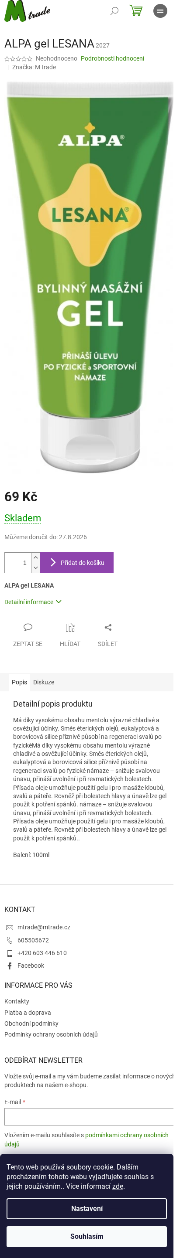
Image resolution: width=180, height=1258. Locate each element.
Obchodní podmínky (31, 1023)
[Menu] (160, 11)
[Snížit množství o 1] (35, 568)
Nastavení (87, 1208)
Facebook (30, 965)
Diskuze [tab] (43, 682)
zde (117, 1186)
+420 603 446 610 (42, 952)
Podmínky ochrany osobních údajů (51, 1034)
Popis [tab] (19, 682)
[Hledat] (114, 11)
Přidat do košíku (82, 562)
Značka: (34, 67)
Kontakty (16, 1001)
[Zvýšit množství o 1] (35, 558)
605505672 (33, 940)
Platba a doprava (27, 1012)
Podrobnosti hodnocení (112, 58)
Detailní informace (28, 601)
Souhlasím (87, 1236)
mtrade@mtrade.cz (43, 927)
